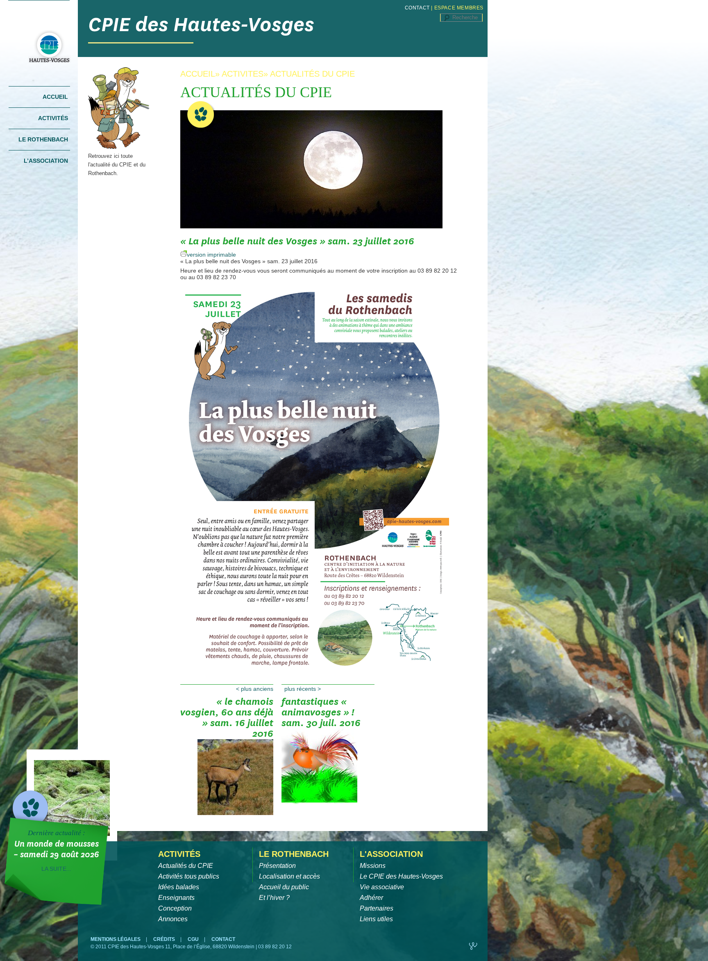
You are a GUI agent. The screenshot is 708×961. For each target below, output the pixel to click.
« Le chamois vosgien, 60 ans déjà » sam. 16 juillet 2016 (226, 715)
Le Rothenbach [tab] (43, 139)
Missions (373, 865)
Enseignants (176, 897)
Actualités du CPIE (185, 865)
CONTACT (417, 8)
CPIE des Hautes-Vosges (201, 24)
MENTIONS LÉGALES (116, 939)
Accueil (55, 96)
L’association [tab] (46, 160)
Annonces (173, 918)
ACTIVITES (242, 73)
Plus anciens (254, 688)
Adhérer (371, 897)
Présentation (277, 865)
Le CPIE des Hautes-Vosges (401, 876)
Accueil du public (284, 887)
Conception (175, 908)
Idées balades (178, 887)
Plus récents (302, 688)
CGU (194, 939)
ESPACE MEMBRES (458, 8)
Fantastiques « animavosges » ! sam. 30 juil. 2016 (321, 713)
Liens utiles (376, 918)
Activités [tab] (53, 118)
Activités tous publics (188, 876)
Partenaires (376, 908)
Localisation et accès (289, 876)
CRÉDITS (164, 939)
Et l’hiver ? (274, 897)
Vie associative (382, 887)
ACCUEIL (197, 73)
